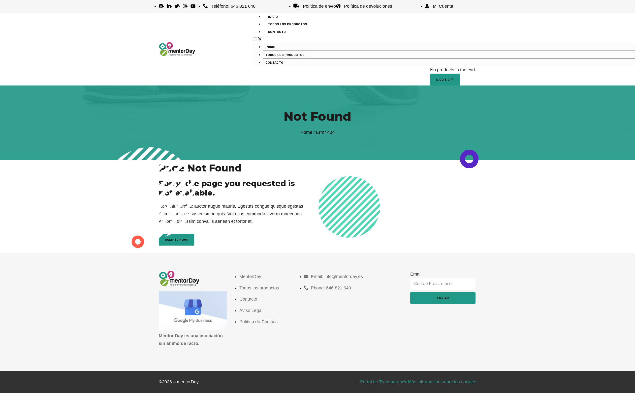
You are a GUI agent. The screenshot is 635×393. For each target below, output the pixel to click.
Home (306, 132)
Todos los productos (285, 55)
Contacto (277, 31)
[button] (362, 39)
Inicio (270, 47)
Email (415, 274)
